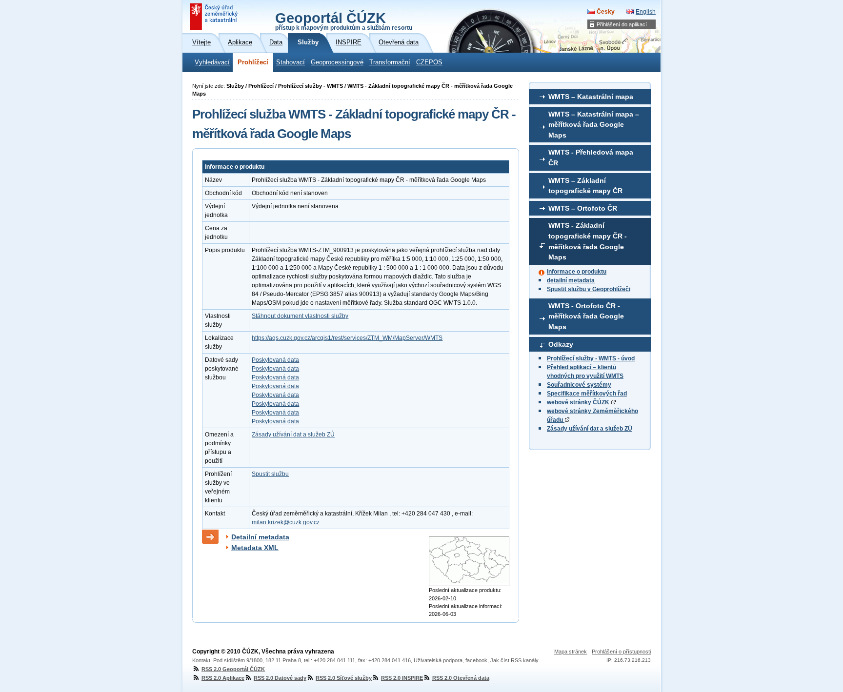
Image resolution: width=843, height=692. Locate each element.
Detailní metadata (260, 537)
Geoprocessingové (337, 62)
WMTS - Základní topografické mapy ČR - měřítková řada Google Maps (587, 241)
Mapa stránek (570, 651)
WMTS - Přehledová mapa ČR (590, 157)
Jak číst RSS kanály (514, 660)
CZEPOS (429, 62)
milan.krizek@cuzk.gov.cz (286, 522)
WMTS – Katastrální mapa (590, 96)
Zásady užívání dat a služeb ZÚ (589, 428)
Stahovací (290, 62)
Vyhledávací (212, 62)
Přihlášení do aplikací (622, 24)
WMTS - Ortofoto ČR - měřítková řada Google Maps (586, 316)
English (646, 11)
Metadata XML (255, 548)
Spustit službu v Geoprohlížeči (588, 289)
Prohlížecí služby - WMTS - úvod (591, 358)
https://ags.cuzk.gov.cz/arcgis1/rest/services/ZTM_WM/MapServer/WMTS (347, 338)
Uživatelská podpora (438, 660)
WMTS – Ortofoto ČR (582, 208)
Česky (606, 11)
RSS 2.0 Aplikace (222, 678)
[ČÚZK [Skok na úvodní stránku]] (215, 16)
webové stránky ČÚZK (579, 402)
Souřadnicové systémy (579, 384)
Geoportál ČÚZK (343, 20)
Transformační (389, 62)
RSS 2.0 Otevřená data (460, 678)
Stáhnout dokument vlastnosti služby (300, 316)
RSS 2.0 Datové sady (280, 678)
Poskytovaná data (275, 359)
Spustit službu (270, 474)
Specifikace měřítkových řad (587, 393)
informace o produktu (576, 271)
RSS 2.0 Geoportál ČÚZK (233, 669)
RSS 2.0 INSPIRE (402, 678)
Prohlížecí (253, 62)
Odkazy (560, 344)
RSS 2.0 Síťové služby (344, 678)
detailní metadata (571, 280)
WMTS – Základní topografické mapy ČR (585, 186)
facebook (476, 660)
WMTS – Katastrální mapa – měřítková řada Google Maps (593, 124)
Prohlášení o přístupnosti (621, 651)
